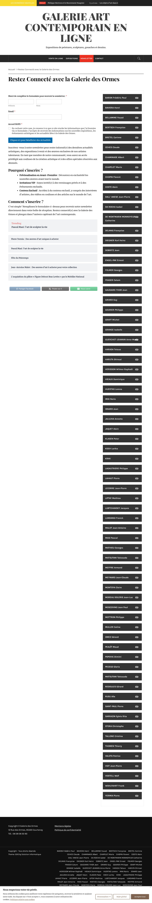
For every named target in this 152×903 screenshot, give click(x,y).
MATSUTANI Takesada (116, 557)
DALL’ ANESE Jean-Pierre (117, 197)
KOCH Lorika (111, 448)
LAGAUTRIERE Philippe (116, 468)
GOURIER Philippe (114, 310)
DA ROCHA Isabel (113, 207)
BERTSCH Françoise (115, 127)
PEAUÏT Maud (112, 647)
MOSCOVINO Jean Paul (116, 607)
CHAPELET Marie (113, 167)
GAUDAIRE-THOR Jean (116, 290)
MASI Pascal (111, 538)
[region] (76, 894)
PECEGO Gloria (112, 666)
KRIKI (108, 458)
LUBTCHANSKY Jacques (117, 508)
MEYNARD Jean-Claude (117, 577)
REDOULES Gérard (114, 686)
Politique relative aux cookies (22, 899)
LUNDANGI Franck (114, 518)
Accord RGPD (15, 124)
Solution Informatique (31, 854)
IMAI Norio (110, 399)
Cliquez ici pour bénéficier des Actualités (30, 140)
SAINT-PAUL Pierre (114, 706)
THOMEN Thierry (113, 746)
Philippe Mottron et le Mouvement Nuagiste (48, 3)
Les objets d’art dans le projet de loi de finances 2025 (103, 3)
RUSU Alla (110, 696)
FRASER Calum (112, 280)
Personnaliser (103, 897)
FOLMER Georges (113, 270)
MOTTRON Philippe (114, 617)
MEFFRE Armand (113, 567)
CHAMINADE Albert (114, 157)
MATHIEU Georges (114, 547)
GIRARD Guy (111, 300)
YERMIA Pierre (112, 795)
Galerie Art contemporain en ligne (76, 27)
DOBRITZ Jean (112, 250)
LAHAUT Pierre (112, 478)
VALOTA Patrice (112, 756)
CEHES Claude (112, 147)
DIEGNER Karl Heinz (115, 240)
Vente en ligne (56, 58)
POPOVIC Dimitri (113, 656)
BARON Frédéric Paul (115, 97)
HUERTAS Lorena (113, 389)
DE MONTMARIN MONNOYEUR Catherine (120, 218)
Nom (38, 106)
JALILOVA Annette (114, 419)
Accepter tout (140, 897)
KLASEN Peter (112, 438)
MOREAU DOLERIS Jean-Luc (119, 597)
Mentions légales (63, 826)
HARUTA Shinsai (113, 359)
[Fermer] (150, 887)
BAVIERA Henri (112, 107)
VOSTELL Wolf (112, 775)
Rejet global (122, 897)
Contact (99, 58)
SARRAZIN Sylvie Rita (116, 716)
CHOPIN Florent (113, 177)
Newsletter (86, 58)
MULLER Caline (112, 627)
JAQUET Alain (112, 429)
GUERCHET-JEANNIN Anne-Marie (121, 339)
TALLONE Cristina (114, 736)
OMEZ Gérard (112, 637)
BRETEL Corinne (113, 137)
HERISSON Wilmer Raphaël (119, 369)
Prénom (11, 106)
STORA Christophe (114, 726)
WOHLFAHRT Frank (114, 785)
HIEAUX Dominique (115, 379)
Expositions (72, 58)
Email (11, 111)
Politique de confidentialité (68, 830)
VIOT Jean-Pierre (113, 766)
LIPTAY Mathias (113, 498)
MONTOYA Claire (113, 587)
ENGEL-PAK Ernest (114, 260)
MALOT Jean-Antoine (115, 528)
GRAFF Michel (112, 319)
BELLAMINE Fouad (114, 117)
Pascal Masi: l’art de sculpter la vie (29, 227)
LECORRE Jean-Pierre (116, 488)
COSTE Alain (111, 187)
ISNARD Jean (111, 409)
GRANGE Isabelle (113, 329)
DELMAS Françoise (114, 230)
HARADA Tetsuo (113, 349)
